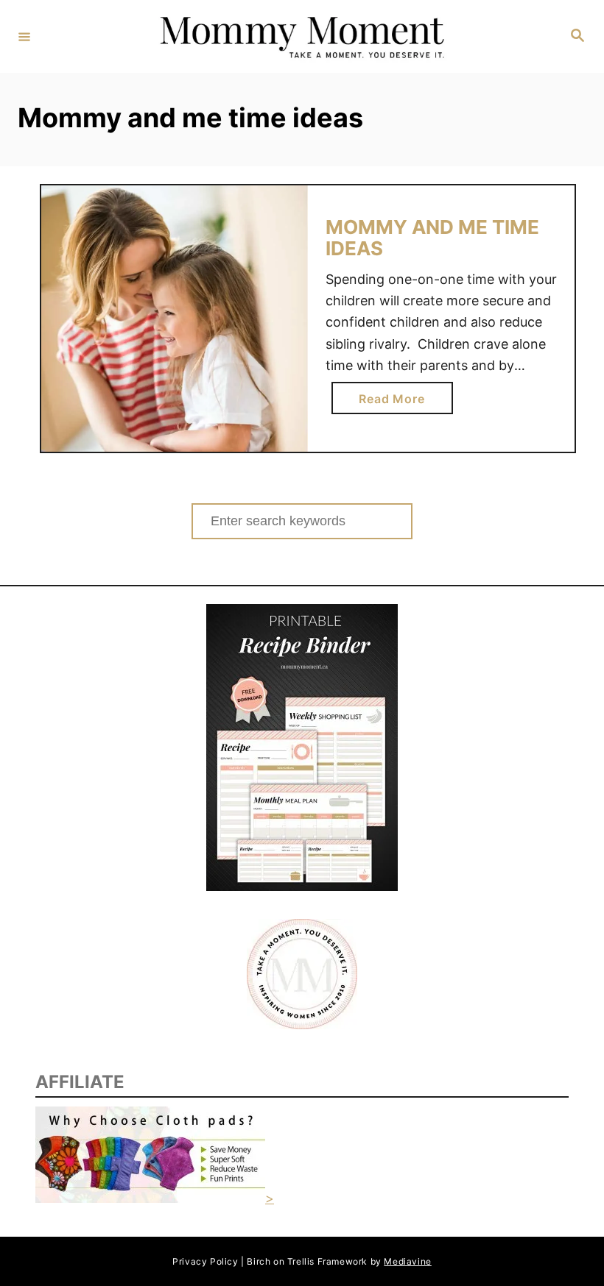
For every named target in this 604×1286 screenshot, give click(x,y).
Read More (397, 402)
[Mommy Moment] (300, 36)
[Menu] (24, 36)
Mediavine (407, 1261)
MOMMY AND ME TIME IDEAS (432, 238)
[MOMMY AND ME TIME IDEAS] (174, 318)
